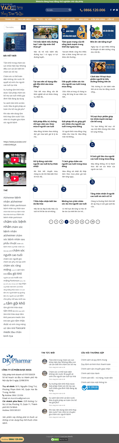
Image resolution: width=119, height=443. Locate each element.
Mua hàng (83, 19)
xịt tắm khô (9, 328)
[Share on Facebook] (111, 10)
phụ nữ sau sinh (13, 284)
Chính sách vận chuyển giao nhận (95, 369)
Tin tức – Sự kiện (44, 19)
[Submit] (70, 10)
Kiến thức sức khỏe (65, 19)
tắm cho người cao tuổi (11, 296)
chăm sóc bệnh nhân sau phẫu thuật (14, 239)
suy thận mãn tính (9, 287)
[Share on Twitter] (114, 10)
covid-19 (14, 270)
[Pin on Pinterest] (117, 10)
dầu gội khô (14, 273)
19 (92, 222)
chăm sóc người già (12, 258)
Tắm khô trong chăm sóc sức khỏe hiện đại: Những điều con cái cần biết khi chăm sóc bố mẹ (14, 67)
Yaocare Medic (25, 19)
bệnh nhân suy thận (12, 208)
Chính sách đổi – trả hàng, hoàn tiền (97, 377)
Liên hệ (110, 19)
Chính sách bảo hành (90, 373)
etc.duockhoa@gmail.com (19, 398)
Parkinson (15, 280)
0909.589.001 (15, 410)
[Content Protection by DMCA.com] (59, 439)
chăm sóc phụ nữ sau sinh (14, 262)
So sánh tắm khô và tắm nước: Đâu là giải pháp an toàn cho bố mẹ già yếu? (14, 106)
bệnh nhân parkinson (14, 205)
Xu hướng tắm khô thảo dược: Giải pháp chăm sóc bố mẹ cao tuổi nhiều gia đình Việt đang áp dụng (14, 94)
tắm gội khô (15, 303)
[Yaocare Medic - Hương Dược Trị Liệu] (21, 10)
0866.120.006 (17, 395)
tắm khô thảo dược (11, 314)
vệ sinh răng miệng (17, 324)
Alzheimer (8, 197)
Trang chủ (10, 19)
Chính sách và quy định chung (94, 360)
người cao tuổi (8, 278)
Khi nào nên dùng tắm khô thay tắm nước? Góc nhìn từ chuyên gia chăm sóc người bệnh (14, 118)
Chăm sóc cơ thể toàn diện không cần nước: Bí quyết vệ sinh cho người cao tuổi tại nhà (13, 81)
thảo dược (15, 290)
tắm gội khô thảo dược (13, 307)
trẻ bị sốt (22, 290)
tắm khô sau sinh (19, 311)
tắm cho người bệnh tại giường (14, 293)
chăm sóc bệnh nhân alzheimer (13, 231)
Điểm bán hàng (98, 19)
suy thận (22, 283)
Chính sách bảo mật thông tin (94, 382)
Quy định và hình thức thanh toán (96, 364)
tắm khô (7, 310)
